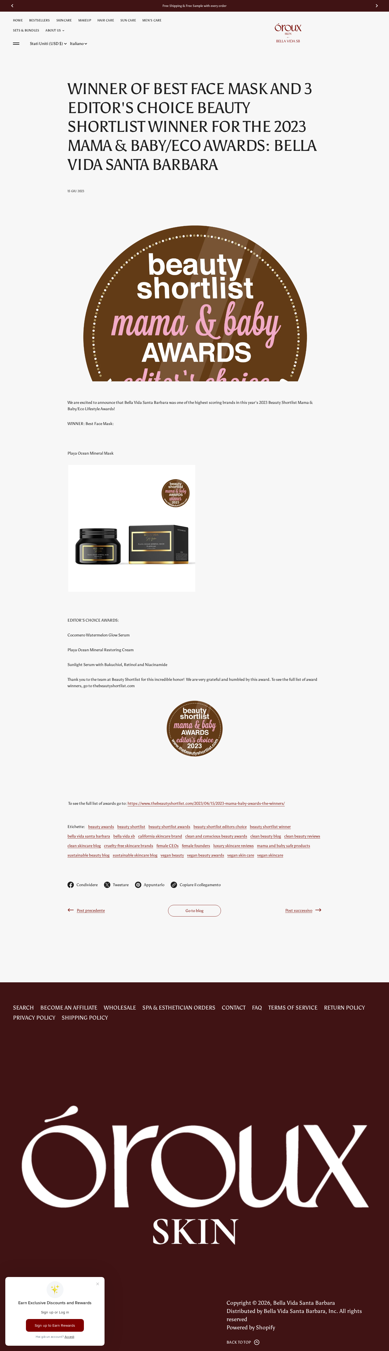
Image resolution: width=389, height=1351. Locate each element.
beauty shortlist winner (270, 826)
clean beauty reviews (302, 836)
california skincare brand (160, 836)
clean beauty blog (265, 836)
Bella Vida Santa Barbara (304, 1302)
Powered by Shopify (251, 1327)
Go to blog (194, 910)
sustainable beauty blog (88, 855)
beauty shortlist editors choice (220, 826)
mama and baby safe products (283, 845)
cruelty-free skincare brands (128, 845)
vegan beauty (172, 855)
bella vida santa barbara (88, 836)
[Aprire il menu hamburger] (16, 43)
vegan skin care (240, 855)
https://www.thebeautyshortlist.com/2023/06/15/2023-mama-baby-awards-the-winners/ (206, 803)
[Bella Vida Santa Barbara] (288, 32)
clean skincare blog (84, 845)
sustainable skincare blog (135, 855)
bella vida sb (124, 836)
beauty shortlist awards (169, 826)
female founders (196, 845)
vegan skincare (270, 855)
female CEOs (167, 845)
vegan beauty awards (205, 855)
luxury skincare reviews (233, 845)
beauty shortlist (131, 826)
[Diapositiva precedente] (12, 6)
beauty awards (101, 826)
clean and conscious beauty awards (216, 836)
